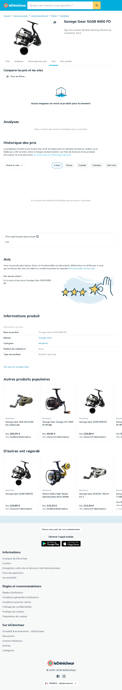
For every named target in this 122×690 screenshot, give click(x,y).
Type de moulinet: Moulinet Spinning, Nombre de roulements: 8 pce (87, 31)
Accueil (7, 16)
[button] (15, 76)
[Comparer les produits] (54, 22)
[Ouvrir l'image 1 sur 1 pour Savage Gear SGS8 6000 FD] (27, 37)
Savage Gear (45, 337)
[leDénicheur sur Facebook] (58, 675)
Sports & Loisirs (20, 16)
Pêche (54, 16)
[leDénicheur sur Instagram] (64, 675)
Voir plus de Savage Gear (16, 367)
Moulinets (64, 16)
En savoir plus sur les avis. (82, 268)
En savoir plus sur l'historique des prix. (52, 154)
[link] (21, 412)
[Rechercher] (97, 5)
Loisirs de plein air (39, 16)
